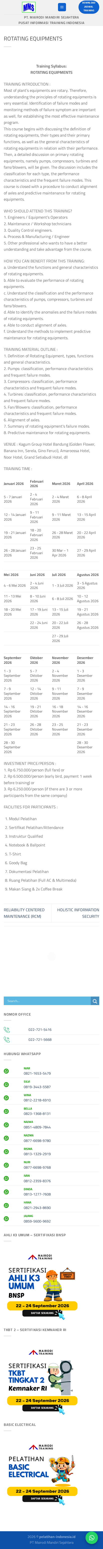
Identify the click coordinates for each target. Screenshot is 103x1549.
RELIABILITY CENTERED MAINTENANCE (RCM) (24, 913)
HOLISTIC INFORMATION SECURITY (78, 913)
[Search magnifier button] (95, 1001)
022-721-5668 (40, 1039)
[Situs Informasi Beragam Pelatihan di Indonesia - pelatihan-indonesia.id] (29, 7)
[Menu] (62, 7)
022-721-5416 (40, 1029)
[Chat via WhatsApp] (92, 1537)
